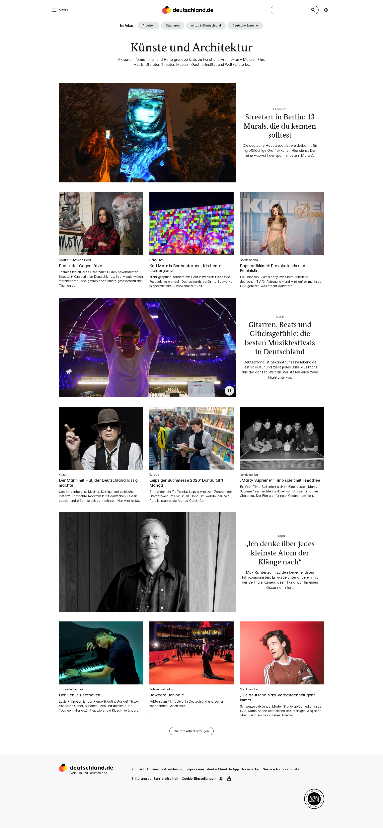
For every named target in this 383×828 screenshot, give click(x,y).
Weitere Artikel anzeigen (191, 731)
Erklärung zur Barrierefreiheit (155, 779)
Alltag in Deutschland (206, 25)
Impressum (195, 769)
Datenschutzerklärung (165, 769)
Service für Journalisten (282, 769)
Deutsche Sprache (245, 25)
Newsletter (251, 769)
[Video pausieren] (229, 391)
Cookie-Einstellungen (199, 779)
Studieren (173, 25)
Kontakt (137, 769)
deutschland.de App (223, 769)
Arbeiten (148, 25)
